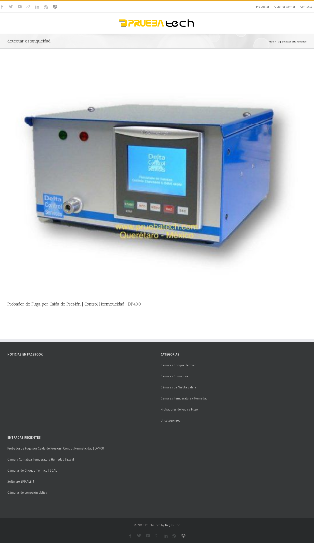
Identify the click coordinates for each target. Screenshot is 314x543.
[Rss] (46, 7)
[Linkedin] (37, 7)
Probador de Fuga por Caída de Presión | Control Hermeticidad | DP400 (74, 304)
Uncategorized (171, 420)
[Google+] (28, 7)
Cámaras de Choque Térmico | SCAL (32, 470)
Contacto (306, 6)
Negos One (172, 525)
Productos (263, 6)
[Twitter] (11, 7)
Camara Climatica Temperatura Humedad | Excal (40, 459)
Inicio (271, 41)
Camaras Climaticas (174, 376)
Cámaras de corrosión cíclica (27, 492)
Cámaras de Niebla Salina (178, 387)
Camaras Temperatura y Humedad (184, 398)
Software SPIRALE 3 (20, 481)
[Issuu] (55, 7)
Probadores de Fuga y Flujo (179, 409)
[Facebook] (2, 7)
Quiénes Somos (285, 6)
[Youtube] (20, 7)
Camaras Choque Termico (178, 365)
